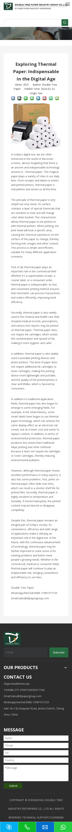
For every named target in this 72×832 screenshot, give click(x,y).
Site (40, 93)
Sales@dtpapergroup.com (26, 696)
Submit (13, 785)
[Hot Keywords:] (64, 22)
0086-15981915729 (37, 702)
